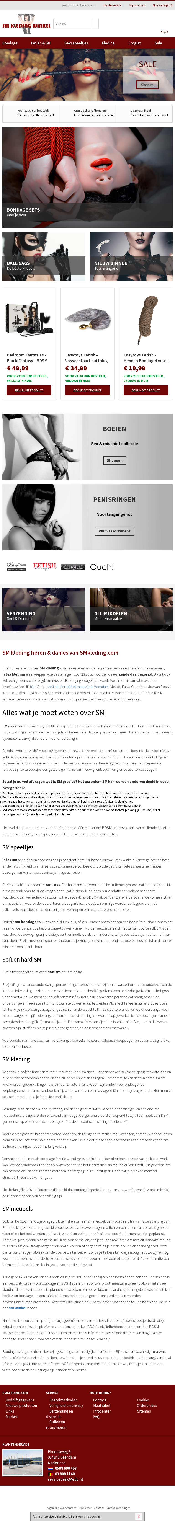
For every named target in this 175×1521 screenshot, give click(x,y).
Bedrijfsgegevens (20, 1399)
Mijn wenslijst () (162, 5)
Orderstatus (147, 1405)
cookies (95, 1516)
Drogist (134, 43)
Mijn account (137, 5)
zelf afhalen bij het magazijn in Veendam (78, 686)
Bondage (10, 43)
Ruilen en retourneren (56, 1424)
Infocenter (102, 1411)
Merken (12, 1416)
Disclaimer (85, 1508)
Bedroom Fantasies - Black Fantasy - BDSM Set (27, 358)
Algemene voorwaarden (61, 1508)
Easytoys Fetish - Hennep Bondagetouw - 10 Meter (146, 358)
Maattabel (101, 1405)
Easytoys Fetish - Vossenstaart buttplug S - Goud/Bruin (86, 358)
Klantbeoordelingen (118, 1508)
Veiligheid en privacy (66, 1405)
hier (33, 686)
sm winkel (17, 1307)
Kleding (108, 43)
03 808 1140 (64, 1473)
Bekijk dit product (29, 390)
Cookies (143, 1399)
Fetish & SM (41, 43)
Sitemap (144, 1411)
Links (10, 1411)
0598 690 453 (65, 1468)
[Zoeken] (95, 24)
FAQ (96, 1416)
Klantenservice (112, 5)
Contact (99, 1399)
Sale (158, 43)
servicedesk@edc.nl (65, 1479)
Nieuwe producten (21, 1405)
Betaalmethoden (63, 1399)
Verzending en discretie (59, 1414)
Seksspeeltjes (76, 43)
